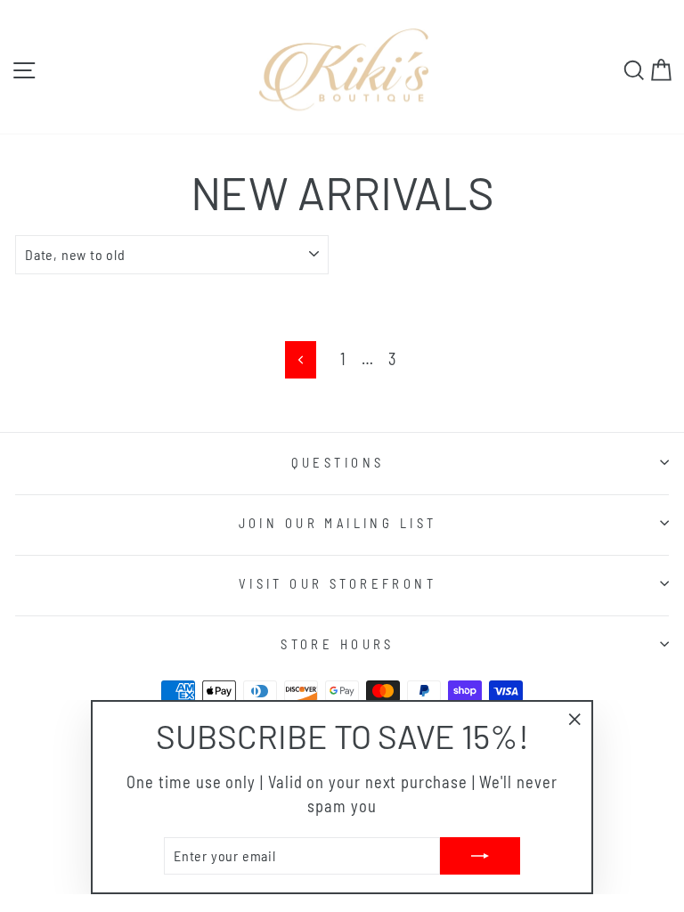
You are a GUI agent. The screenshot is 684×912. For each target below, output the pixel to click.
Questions (338, 462)
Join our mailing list (338, 523)
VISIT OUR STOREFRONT (337, 583)
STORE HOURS (338, 644)
